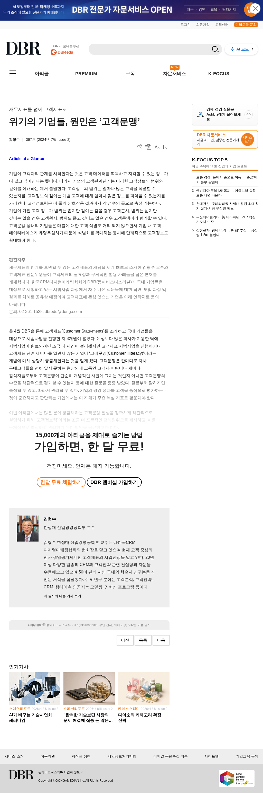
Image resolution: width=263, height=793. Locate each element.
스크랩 (165, 147)
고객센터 (222, 25)
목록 (143, 640)
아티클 (42, 73)
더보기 (140, 146)
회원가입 (203, 25)
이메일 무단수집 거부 (170, 756)
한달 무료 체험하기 (61, 482)
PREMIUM (86, 73)
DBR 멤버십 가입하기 (114, 482)
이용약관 (48, 756)
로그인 (186, 25)
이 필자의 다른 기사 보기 (62, 596)
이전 (125, 640)
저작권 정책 (81, 756)
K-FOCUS (218, 73)
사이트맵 (211, 756)
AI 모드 (242, 49)
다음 (161, 640)
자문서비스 (174, 73)
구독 (130, 73)
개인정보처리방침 (122, 756)
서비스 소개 (14, 756)
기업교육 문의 (246, 25)
